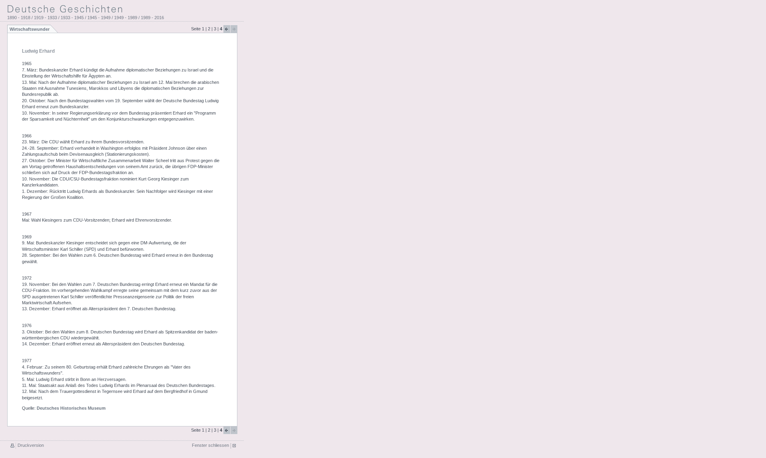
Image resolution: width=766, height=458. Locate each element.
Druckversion (31, 445)
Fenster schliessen (210, 445)
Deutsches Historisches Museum (71, 408)
